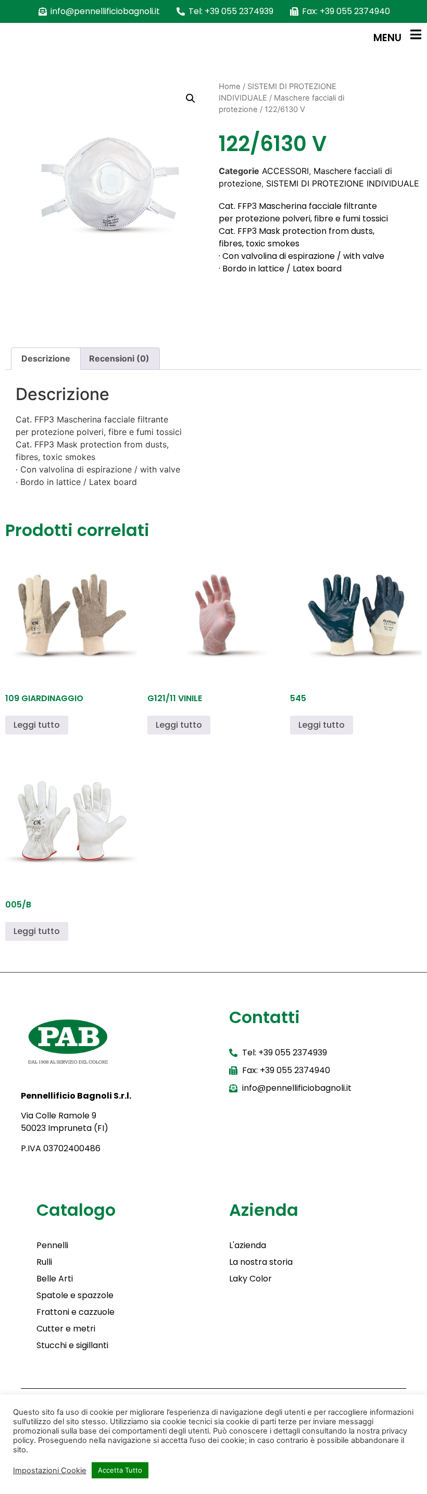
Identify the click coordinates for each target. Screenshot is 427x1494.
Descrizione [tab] (45, 358)
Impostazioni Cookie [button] (49, 1470)
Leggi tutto (37, 725)
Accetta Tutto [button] (120, 1470)
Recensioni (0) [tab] (119, 358)
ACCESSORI (285, 171)
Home (230, 86)
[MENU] (415, 34)
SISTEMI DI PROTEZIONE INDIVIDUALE (342, 183)
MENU (387, 38)
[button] (190, 98)
